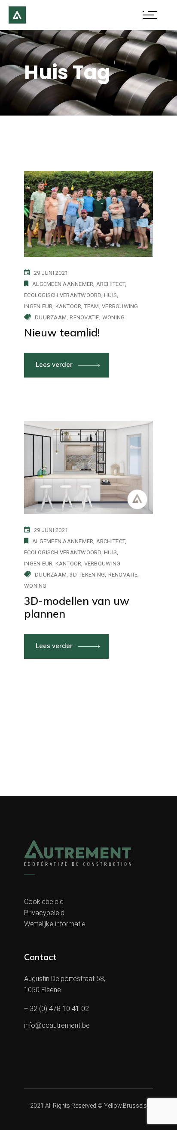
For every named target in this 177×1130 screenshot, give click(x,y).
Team (91, 306)
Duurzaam (51, 317)
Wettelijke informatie (54, 924)
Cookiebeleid (44, 902)
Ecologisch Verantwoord (62, 295)
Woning (113, 317)
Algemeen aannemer (62, 284)
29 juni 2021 (51, 273)
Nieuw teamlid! (62, 332)
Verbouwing (120, 306)
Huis (110, 295)
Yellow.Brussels (125, 1105)
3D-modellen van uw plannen (76, 607)
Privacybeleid (44, 913)
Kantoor (68, 306)
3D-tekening (87, 574)
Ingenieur (38, 306)
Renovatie (84, 317)
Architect (110, 284)
